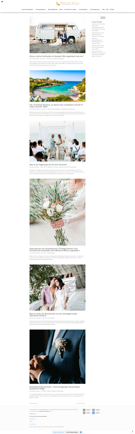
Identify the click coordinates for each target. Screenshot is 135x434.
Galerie (61, 9)
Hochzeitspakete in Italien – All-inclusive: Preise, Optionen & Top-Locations (98, 34)
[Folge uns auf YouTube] (84, 413)
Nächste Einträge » (81, 403)
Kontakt (112, 9)
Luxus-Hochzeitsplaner (27, 9)
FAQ (107, 9)
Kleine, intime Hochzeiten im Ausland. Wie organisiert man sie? (56, 56)
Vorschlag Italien (83, 9)
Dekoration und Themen (53, 167)
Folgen (88, 409)
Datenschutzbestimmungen (35, 426)
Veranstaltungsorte (40, 9)
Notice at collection (58, 432)
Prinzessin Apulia (36, 109)
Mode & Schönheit (51, 391)
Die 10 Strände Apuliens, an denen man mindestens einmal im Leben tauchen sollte (56, 106)
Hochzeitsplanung (94, 9)
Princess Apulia (35, 58)
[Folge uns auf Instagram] (93, 410)
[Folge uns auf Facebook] (84, 410)
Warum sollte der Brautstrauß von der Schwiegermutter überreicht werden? (53, 314)
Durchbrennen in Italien (70, 9)
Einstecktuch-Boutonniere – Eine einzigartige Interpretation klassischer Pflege (55, 388)
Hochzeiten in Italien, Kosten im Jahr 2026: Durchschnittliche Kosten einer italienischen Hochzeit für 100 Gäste (98, 27)
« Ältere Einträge (33, 403)
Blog (103, 9)
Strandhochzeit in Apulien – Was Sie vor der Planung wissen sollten (98, 47)
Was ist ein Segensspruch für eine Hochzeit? (48, 164)
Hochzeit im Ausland (51, 58)
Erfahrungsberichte (53, 9)
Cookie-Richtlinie (45, 426)
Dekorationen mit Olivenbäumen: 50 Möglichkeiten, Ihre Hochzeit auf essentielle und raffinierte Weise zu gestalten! (55, 249)
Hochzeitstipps (60, 58)
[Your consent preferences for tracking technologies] (132, 431)
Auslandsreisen (33, 424)
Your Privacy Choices (72, 432)
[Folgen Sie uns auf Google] (93, 413)
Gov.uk (31, 421)
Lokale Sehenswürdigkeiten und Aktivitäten (57, 109)
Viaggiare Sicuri (33, 419)
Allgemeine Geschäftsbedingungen (56, 426)
